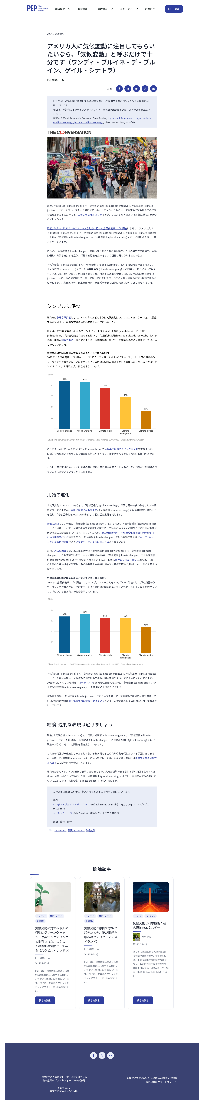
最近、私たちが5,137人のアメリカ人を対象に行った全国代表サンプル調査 (87, 228)
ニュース (138, 916)
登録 (177, 9)
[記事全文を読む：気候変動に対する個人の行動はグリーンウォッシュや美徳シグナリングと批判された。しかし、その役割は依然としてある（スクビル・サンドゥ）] (53, 897)
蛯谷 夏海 (146, 936)
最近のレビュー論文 (125, 559)
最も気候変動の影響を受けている (86, 700)
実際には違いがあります (84, 510)
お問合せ (150, 9)
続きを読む (45, 1000)
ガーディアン (86, 682)
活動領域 (102, 9)
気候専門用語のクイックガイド (121, 449)
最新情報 (83, 9)
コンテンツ (126, 9)
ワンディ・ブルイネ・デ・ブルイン (72, 804)
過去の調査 (53, 523)
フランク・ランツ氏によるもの (92, 541)
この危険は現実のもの (90, 214)
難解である (67, 340)
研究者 (67, 317)
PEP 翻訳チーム (55, 80)
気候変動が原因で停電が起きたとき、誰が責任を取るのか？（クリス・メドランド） (100, 935)
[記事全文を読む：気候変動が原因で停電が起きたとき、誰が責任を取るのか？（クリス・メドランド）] (102, 897)
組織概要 (60, 9)
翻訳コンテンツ (76, 830)
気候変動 (90, 830)
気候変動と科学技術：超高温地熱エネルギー (149, 925)
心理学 (60, 317)
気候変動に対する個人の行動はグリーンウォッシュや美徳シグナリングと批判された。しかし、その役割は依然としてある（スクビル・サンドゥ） (53, 939)
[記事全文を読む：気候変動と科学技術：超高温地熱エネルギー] (151, 897)
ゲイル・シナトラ (62, 813)
